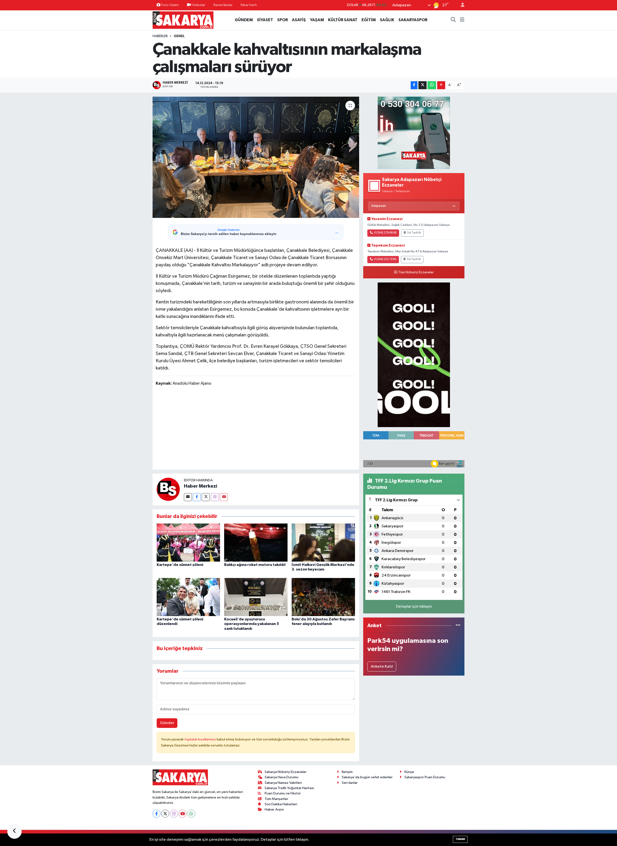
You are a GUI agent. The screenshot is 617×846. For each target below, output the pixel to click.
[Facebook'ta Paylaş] (414, 85)
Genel (179, 36)
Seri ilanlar (350, 783)
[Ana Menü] (462, 20)
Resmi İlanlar (223, 5)
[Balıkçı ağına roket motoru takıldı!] (256, 542)
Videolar (198, 5)
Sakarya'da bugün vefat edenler (367, 777)
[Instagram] (215, 497)
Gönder (167, 723)
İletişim (347, 772)
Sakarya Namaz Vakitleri (283, 783)
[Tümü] (458, 626)
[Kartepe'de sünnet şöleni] (188, 542)
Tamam (460, 839)
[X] (165, 814)
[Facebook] (197, 497)
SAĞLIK (387, 20)
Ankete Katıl (382, 667)
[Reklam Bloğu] (414, 133)
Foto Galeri (170, 5)
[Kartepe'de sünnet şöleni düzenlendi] (188, 597)
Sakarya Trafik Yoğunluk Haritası (289, 788)
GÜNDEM (244, 20)
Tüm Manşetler (276, 799)
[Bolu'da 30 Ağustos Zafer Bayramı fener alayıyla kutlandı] (323, 597)
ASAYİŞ (299, 20)
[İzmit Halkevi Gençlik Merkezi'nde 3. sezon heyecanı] (323, 542)
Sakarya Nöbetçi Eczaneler (286, 772)
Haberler (160, 36)
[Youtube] (224, 497)
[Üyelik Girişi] (460, 5)
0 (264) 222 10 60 (385, 259)
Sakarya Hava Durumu (281, 777)
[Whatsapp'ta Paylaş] (432, 85)
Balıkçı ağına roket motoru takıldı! (255, 565)
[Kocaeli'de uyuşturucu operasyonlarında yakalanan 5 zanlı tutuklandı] (256, 597)
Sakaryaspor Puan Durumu (424, 777)
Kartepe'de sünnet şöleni (180, 565)
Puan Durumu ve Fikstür (283, 793)
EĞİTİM (369, 20)
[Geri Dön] (14, 831)
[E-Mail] (188, 497)
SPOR (282, 20)
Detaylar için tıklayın (414, 606)
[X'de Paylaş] (422, 85)
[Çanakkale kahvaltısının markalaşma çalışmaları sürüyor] (256, 157)
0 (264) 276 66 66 (385, 232)
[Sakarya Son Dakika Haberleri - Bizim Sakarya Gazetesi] (183, 20)
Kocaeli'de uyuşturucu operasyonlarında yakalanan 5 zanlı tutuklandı (251, 623)
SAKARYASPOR (412, 20)
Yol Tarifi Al (414, 232)
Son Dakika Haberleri (281, 804)
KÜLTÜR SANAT (342, 20)
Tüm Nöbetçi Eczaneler (416, 272)
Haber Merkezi (200, 486)
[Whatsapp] (191, 814)
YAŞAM (317, 20)
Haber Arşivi (274, 809)
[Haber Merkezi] (168, 489)
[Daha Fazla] (441, 85)
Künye (409, 772)
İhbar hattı (249, 5)
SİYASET (265, 20)
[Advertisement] (255, 429)
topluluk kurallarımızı (200, 739)
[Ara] (453, 20)
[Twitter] (206, 497)
